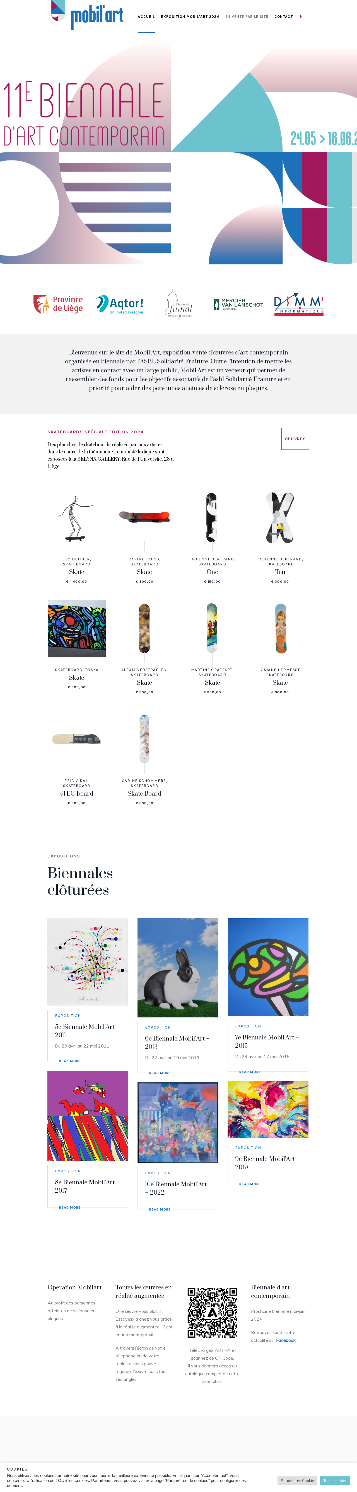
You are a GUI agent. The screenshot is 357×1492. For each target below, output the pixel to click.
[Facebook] (178, 1445)
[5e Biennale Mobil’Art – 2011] (87, 962)
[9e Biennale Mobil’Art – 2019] (268, 1109)
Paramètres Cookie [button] (297, 1480)
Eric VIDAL (76, 780)
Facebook (286, 1340)
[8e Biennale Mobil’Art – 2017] (87, 1116)
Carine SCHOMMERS (144, 780)
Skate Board (144, 794)
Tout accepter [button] (335, 1480)
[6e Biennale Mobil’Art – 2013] (178, 967)
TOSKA (92, 669)
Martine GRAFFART (211, 669)
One (212, 572)
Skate (76, 572)
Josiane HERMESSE (279, 669)
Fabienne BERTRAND (211, 559)
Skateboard (77, 564)
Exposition (68, 1015)
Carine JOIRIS (144, 559)
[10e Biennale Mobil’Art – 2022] (178, 1122)
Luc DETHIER (76, 559)
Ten (280, 572)
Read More (70, 1061)
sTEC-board (76, 794)
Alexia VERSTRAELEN (144, 669)
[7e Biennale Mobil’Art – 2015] (268, 967)
